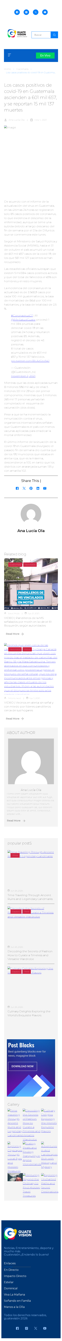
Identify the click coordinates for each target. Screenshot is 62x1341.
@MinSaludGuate (23, 319)
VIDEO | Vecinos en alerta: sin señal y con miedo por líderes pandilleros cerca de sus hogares (28, 706)
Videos (27, 649)
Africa (15, 855)
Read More (12, 633)
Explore (16, 911)
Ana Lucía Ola (16, 119)
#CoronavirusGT (22, 315)
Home (7, 69)
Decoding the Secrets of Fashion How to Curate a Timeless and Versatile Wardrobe (30, 955)
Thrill (26, 911)
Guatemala (15, 564)
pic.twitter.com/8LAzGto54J (30, 360)
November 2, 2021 (23, 376)
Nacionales (22, 69)
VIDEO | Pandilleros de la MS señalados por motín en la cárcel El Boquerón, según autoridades (28, 621)
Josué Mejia (13, 613)
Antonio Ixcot (14, 698)
